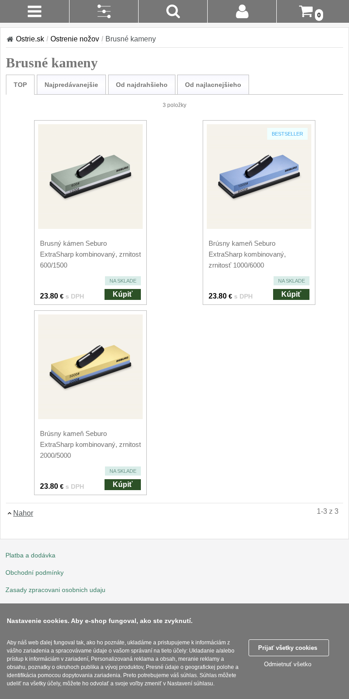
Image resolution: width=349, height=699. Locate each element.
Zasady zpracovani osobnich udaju (55, 589)
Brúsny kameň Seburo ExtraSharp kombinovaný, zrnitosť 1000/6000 (247, 254)
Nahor (23, 513)
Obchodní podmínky (34, 572)
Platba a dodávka (30, 555)
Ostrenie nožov (74, 39)
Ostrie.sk (30, 39)
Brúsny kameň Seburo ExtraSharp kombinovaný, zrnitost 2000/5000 (90, 444)
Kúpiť (123, 294)
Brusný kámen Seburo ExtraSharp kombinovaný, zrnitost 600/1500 (90, 254)
